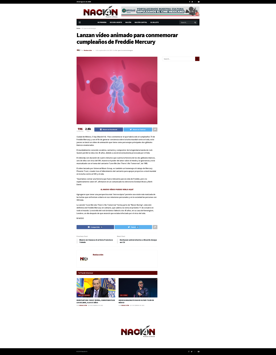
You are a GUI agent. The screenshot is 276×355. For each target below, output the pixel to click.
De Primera (102, 22)
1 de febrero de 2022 (137, 305)
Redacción (88, 50)
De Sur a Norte (116, 22)
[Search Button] (195, 22)
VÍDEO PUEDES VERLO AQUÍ (121, 189)
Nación (128, 22)
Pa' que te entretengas (89, 28)
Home (78, 28)
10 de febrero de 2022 (96, 305)
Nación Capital (141, 22)
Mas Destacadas (84, 295)
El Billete (155, 22)
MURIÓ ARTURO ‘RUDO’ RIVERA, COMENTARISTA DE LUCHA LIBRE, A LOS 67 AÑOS (96, 301)
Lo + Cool (123, 295)
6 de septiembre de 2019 (104, 50)
